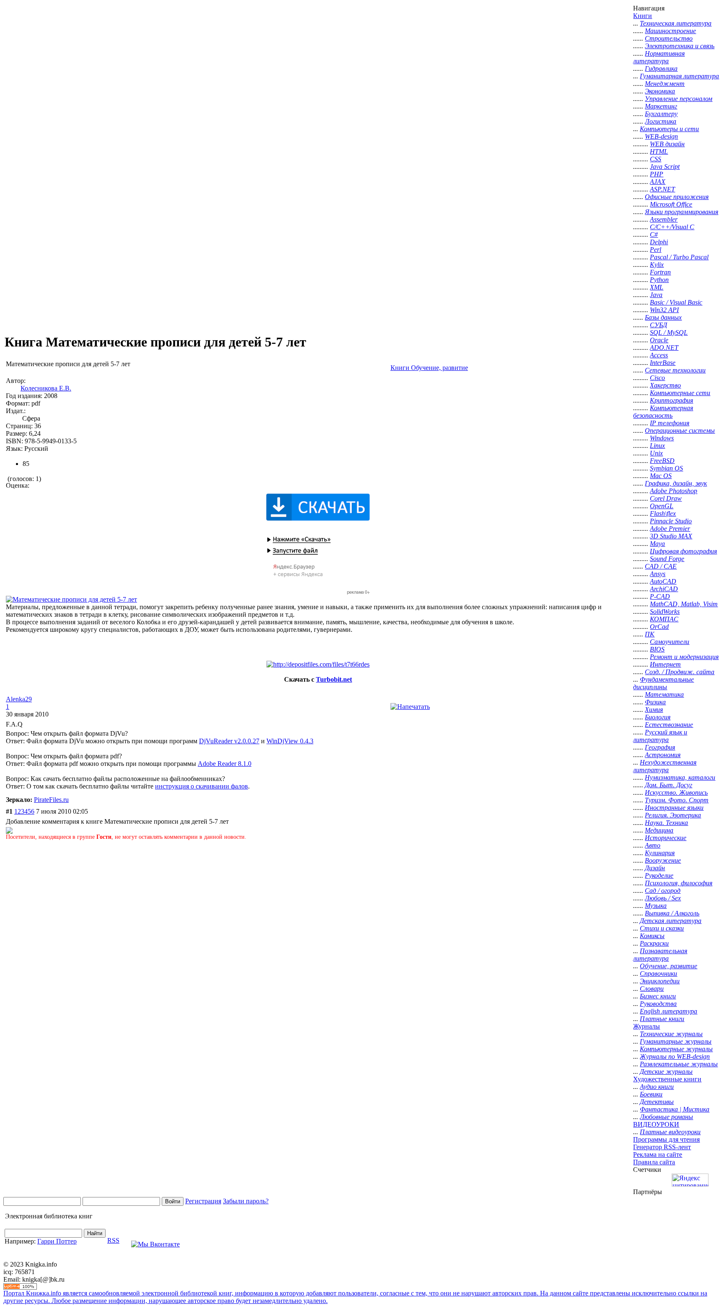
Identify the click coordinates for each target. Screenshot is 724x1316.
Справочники (658, 973)
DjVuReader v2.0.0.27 (229, 741)
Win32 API (664, 309)
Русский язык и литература (660, 736)
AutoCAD (663, 581)
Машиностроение (670, 30)
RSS (113, 1240)
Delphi (659, 242)
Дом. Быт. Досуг (668, 785)
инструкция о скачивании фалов (201, 786)
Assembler (663, 219)
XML (656, 287)
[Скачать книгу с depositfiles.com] (318, 664)
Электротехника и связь (679, 45)
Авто (652, 845)
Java (656, 294)
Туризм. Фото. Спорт (676, 800)
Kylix (657, 264)
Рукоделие (659, 875)
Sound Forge (667, 558)
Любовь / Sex (663, 898)
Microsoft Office (671, 204)
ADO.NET (664, 347)
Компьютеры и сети (669, 128)
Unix (656, 453)
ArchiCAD (664, 588)
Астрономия (662, 754)
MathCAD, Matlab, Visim (684, 604)
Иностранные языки (674, 807)
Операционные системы (680, 430)
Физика (655, 702)
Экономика (660, 91)
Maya (657, 543)
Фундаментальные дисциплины (663, 683)
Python (659, 279)
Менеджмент (665, 83)
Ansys (657, 573)
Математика (664, 694)
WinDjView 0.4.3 (289, 741)
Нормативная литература (659, 57)
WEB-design (661, 136)
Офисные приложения (676, 196)
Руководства (658, 1003)
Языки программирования (681, 211)
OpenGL (661, 505)
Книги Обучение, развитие (429, 367)
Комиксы (652, 935)
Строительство (669, 38)
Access (659, 355)
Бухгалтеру (661, 113)
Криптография (671, 400)
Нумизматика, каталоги (680, 777)
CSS (655, 159)
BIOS (657, 649)
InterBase (662, 362)
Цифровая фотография (683, 551)
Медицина (659, 830)
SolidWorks (665, 611)
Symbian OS (666, 468)
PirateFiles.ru (51, 799)
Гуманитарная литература (679, 76)
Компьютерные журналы (676, 1048)
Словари (652, 988)
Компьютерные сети (680, 392)
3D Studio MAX (671, 536)
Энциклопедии (660, 981)
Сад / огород (662, 890)
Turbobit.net (334, 679)
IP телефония (669, 423)
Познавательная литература (660, 954)
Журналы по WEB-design (675, 1056)
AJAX (657, 181)
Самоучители (669, 641)
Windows (662, 438)
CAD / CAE (661, 566)
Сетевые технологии (675, 370)
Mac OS (661, 475)
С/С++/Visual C (672, 226)
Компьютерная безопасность (663, 411)
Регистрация (203, 1201)
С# (654, 234)
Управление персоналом (678, 98)
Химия (654, 709)
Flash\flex (663, 513)
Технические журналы (671, 1033)
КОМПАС (664, 619)
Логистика (660, 121)
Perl (655, 249)
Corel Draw (666, 498)
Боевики (651, 1094)
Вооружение (663, 860)
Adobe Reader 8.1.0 (224, 763)
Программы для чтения (666, 1139)
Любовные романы (666, 1116)
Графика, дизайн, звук (676, 483)
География (660, 747)
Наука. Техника (666, 822)
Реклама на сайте (657, 1154)
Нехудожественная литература (664, 766)
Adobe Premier (670, 528)
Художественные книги (667, 1079)
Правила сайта (654, 1162)
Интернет (665, 664)
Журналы (646, 1026)
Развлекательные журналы (679, 1064)
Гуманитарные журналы (675, 1041)
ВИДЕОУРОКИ (656, 1124)
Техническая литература (675, 23)
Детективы (657, 1101)
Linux (657, 445)
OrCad (659, 626)
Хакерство (665, 385)
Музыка (656, 905)
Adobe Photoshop (673, 490)
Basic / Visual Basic (676, 302)
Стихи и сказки (662, 928)
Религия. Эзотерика (673, 815)
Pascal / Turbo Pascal (679, 257)
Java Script (665, 166)
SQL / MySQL (669, 332)
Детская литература (670, 920)
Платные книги (662, 1018)
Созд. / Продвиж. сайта (679, 671)
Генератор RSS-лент (662, 1147)
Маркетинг (661, 106)
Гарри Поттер (57, 1241)
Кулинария (660, 852)
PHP (656, 174)
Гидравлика (661, 68)
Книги (642, 15)
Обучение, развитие (668, 966)
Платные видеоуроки (670, 1131)
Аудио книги (657, 1086)
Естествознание (669, 724)
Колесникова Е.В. (46, 388)
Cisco (657, 377)
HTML (659, 151)
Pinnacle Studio (671, 521)
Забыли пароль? (246, 1201)
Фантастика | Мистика (674, 1109)
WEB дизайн (667, 143)
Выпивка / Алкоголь (672, 913)
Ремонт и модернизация (684, 656)
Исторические (665, 837)
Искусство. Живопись (676, 792)
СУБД (658, 324)
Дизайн (655, 867)
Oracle (659, 340)
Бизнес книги (658, 996)
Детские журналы (666, 1071)
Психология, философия (678, 883)
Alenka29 (19, 699)
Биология (657, 717)
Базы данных (663, 317)
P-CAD (660, 596)
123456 (24, 811)
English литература (668, 1011)
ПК (649, 634)
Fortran (660, 272)
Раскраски (654, 943)
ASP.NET (662, 189)
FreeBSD (662, 460)
